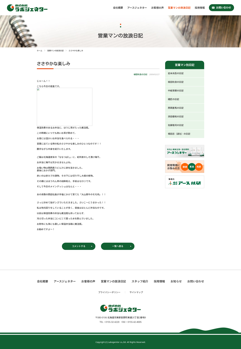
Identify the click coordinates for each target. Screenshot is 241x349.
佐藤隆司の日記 (176, 125)
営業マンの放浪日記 (179, 7)
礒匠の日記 (173, 99)
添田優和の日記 (176, 116)
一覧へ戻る (117, 246)
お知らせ (176, 281)
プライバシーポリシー (109, 292)
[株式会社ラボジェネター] (28, 7)
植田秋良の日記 (176, 81)
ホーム (39, 50)
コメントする (78, 246)
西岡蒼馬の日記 (176, 107)
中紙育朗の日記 (176, 90)
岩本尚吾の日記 (176, 73)
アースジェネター (137, 7)
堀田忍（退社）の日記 (179, 133)
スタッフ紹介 (140, 281)
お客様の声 (157, 7)
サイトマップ (136, 292)
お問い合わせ (223, 7)
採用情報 (200, 7)
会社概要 (118, 7)
